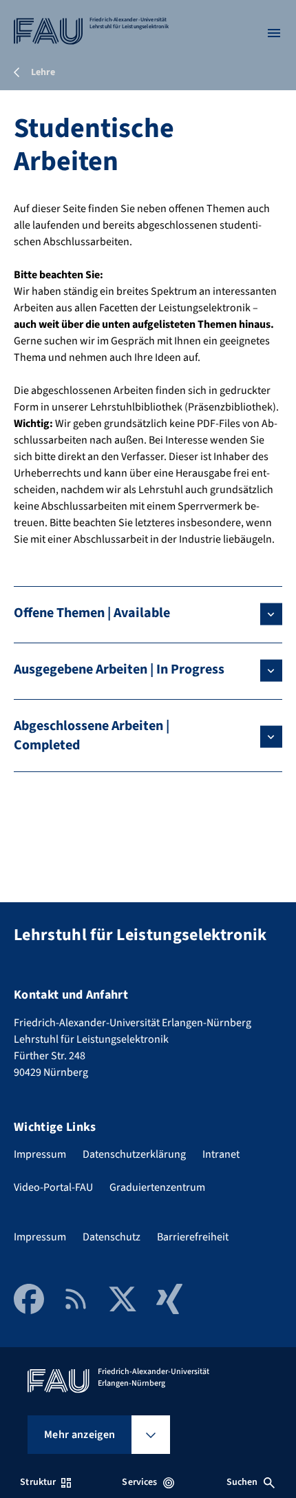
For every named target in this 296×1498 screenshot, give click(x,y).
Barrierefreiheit (193, 1237)
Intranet (221, 1154)
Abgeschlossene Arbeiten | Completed (91, 735)
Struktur (38, 1482)
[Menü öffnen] (274, 33)
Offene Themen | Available (92, 613)
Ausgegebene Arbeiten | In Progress (119, 669)
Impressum (40, 1154)
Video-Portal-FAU (53, 1187)
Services (139, 1482)
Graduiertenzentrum (157, 1187)
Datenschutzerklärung (134, 1154)
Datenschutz (111, 1237)
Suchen (242, 1482)
